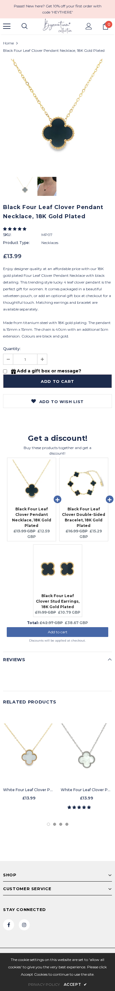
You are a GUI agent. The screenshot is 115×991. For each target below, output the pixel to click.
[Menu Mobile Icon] (6, 26)
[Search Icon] (24, 26)
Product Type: (16, 242)
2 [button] (54, 824)
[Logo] (57, 26)
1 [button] (48, 824)
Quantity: (12, 348)
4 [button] (66, 824)
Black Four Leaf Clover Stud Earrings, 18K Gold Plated (57, 601)
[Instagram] (24, 924)
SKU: (7, 234)
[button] (15, 229)
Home (8, 43)
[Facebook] (8, 924)
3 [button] (60, 824)
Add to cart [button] (57, 632)
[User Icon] (89, 26)
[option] (57, 113)
